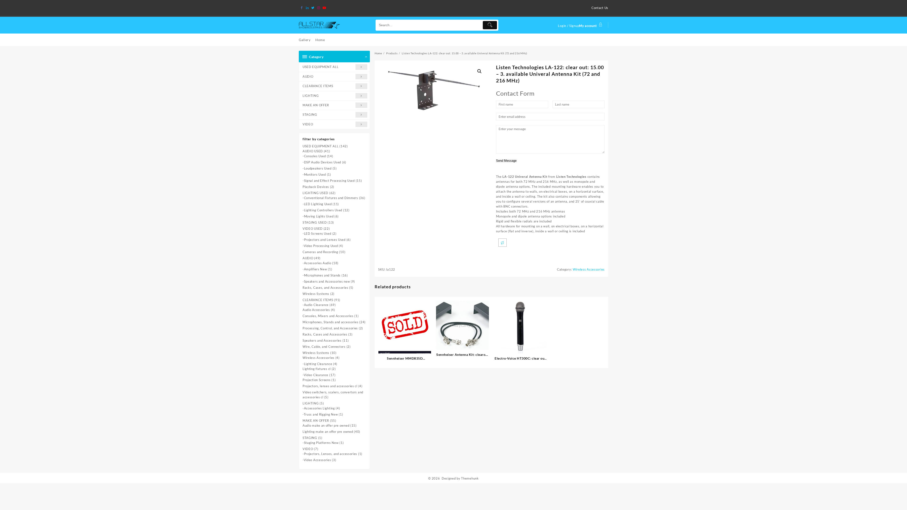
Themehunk (470, 478)
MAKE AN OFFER (316, 105)
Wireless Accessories (589, 269)
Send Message (506, 160)
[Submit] (490, 25)
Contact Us (599, 8)
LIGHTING (311, 96)
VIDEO (308, 124)
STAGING (310, 114)
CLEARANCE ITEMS (318, 86)
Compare (502, 242)
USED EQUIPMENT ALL (321, 67)
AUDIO (308, 76)
